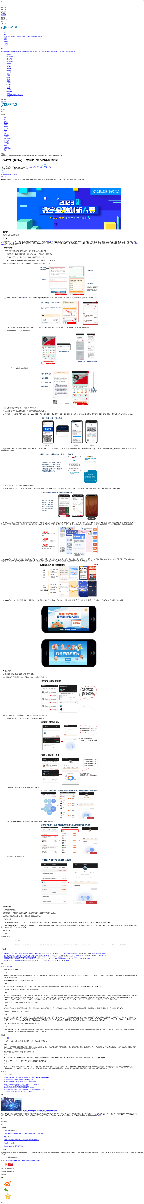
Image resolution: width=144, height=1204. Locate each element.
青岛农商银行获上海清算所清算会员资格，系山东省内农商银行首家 (24, 1089)
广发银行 (6, 142)
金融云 (40, 51)
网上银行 (6, 128)
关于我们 (3, 1160)
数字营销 (48, 167)
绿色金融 (6, 140)
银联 (5, 121)
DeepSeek (9, 58)
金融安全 (49, 51)
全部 (74, 51)
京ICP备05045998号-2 (20, 1168)
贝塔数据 (39, 167)
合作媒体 (14, 1160)
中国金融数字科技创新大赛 (72, 953)
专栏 (5, 40)
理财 (20, 36)
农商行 (6, 145)
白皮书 (6, 123)
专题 (5, 38)
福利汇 (24, 36)
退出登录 (3, 15)
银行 (5, 150)
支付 (5, 119)
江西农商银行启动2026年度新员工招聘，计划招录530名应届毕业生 (23, 1133)
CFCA (6, 131)
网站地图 (26, 1160)
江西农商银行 (8, 1130)
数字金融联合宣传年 (62, 958)
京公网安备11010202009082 (36, 1168)
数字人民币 (19, 51)
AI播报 (6, 43)
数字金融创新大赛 (31, 167)
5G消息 (6, 136)
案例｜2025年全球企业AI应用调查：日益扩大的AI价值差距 (21, 1084)
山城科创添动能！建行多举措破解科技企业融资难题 (20, 1081)
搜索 (2, 48)
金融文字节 (49, 960)
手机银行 (6, 135)
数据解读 (33, 36)
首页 (5, 32)
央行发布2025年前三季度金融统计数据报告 (16, 1086)
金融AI (31, 51)
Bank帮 (70, 51)
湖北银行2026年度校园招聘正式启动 (14, 1146)
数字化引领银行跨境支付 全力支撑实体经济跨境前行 (19, 1088)
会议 (14, 36)
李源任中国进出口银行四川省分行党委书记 (20, 1091)
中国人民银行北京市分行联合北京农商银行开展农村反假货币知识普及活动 (27, 1077)
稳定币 (8, 51)
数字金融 (3, 51)
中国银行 (6, 126)
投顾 (5, 124)
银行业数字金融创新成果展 (60, 51)
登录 (2, 1)
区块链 (35, 51)
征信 (5, 130)
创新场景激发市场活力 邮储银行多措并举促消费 (19, 1079)
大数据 (23, 298)
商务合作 (20, 1160)
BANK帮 (10, 91)
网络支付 (26, 51)
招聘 (11, 36)
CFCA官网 (36, 1160)
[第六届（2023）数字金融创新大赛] (69, 229)
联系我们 (9, 1160)
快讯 (8, 36)
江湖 (17, 36)
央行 (5, 1137)
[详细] (100, 1115)
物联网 (44, 51)
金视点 (28, 36)
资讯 (5, 34)
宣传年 (6, 41)
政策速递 (39, 36)
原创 (5, 36)
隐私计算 (13, 51)
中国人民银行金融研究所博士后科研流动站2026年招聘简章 (21, 1140)
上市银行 (6, 143)
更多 (11, 966)
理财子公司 (7, 138)
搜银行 (6, 45)
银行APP (64, 925)
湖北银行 (6, 1143)
